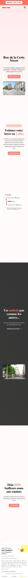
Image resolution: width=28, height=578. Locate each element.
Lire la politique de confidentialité (9, 571)
